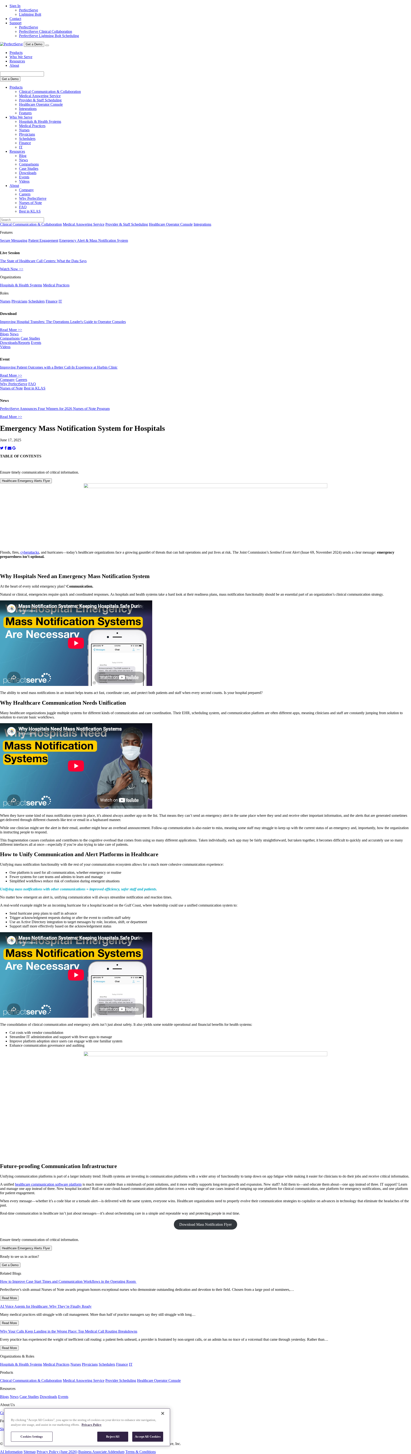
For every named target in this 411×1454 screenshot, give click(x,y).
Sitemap (30, 1452)
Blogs (4, 334)
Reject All (112, 1436)
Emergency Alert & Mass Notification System (93, 240)
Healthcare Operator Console (41, 104)
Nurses (24, 130)
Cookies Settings (31, 1436)
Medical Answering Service (40, 96)
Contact (15, 19)
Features (25, 113)
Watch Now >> (11, 269)
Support (15, 23)
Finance (25, 143)
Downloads (27, 173)
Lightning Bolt (30, 14)
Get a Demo (34, 44)
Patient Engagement (43, 240)
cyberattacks (29, 552)
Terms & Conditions (140, 1452)
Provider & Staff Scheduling (40, 100)
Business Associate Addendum (101, 1452)
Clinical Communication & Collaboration (50, 92)
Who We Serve (21, 57)
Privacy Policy (92, 1424)
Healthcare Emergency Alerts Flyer (26, 481)
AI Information (11, 1452)
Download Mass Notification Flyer (205, 1224)
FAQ (23, 207)
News (23, 160)
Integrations (28, 109)
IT (21, 147)
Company (26, 190)
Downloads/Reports (15, 343)
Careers (24, 194)
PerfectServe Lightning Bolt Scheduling (49, 36)
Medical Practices (32, 126)
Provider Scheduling (120, 1380)
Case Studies (28, 168)
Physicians (27, 134)
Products (16, 53)
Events (24, 177)
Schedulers (27, 139)
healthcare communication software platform (48, 1184)
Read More (9, 1298)
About (14, 65)
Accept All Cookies (147, 1436)
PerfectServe (28, 10)
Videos (24, 181)
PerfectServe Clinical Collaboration (45, 31)
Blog (22, 156)
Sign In (15, 6)
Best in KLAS (30, 211)
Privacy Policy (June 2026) (57, 1452)
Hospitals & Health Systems (40, 121)
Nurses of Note (30, 203)
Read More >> (11, 330)
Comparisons (29, 164)
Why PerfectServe (32, 198)
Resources (17, 61)
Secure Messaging (13, 240)
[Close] (162, 1413)
